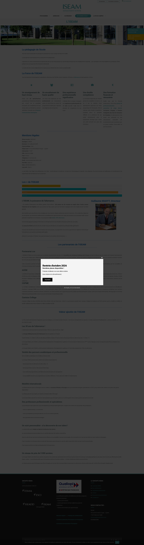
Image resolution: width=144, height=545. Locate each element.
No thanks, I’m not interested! (72, 287)
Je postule (47, 279)
